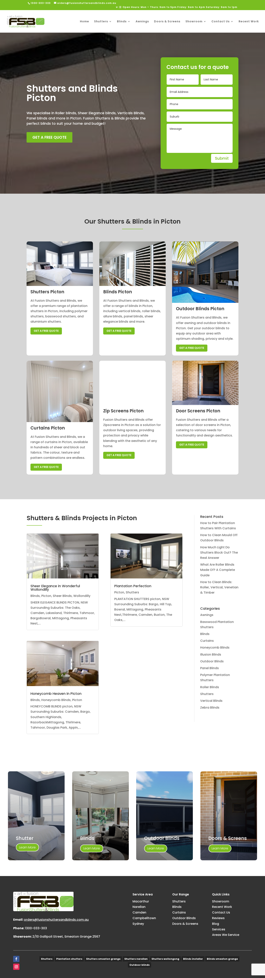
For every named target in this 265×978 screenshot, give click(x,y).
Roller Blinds (209, 687)
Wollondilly (81, 596)
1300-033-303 (36, 928)
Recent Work (249, 21)
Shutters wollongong (165, 959)
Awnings (142, 21)
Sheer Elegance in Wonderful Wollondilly (55, 587)
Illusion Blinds (210, 654)
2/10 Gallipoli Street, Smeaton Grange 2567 (66, 936)
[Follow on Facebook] (16, 959)
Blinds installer (193, 959)
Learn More (27, 847)
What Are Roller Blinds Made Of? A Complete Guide (217, 569)
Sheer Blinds (62, 596)
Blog (215, 923)
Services (218, 929)
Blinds (122, 21)
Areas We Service (225, 935)
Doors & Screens (167, 21)
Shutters (101, 21)
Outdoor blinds (139, 965)
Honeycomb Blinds (56, 700)
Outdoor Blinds (212, 661)
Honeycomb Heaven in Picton (55, 693)
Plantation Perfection (132, 585)
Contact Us (220, 21)
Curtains (207, 640)
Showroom (194, 21)
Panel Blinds (209, 668)
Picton (46, 596)
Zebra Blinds (209, 707)
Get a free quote (49, 137)
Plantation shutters (69, 959)
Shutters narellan (136, 959)
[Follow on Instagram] (16, 967)
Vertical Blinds (211, 700)
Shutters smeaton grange (103, 959)
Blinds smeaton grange (222, 959)
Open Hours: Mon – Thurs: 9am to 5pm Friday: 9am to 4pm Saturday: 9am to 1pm (180, 7)
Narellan (138, 907)
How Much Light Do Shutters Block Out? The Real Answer (219, 552)
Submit (222, 158)
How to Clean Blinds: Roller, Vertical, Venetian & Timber (219, 587)
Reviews (218, 918)
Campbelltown (144, 918)
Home (84, 21)
